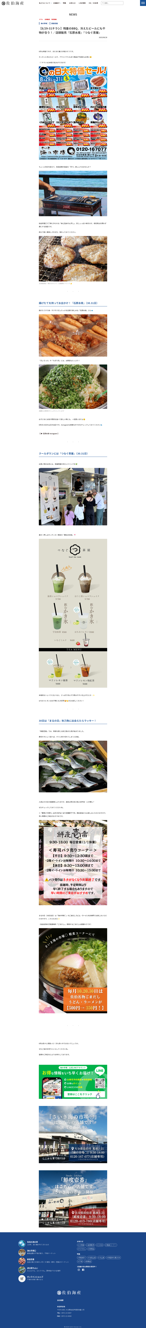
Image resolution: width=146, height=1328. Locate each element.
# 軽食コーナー (110, 1245)
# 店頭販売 (90, 1245)
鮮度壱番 (54, 23)
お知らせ (72, 3)
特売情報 (54, 19)
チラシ (41, 19)
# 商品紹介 (82, 1257)
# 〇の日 (100, 1245)
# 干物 (80, 1261)
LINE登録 (82, 3)
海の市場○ (45, 23)
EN (90, 3)
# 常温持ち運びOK (113, 1257)
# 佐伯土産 (92, 1257)
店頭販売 (47, 19)
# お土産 (101, 1257)
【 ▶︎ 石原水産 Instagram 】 (49, 433)
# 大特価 (81, 1245)
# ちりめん (82, 1249)
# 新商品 (91, 1249)
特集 (64, 3)
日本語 (95, 3)
